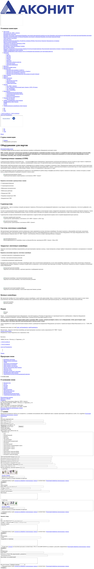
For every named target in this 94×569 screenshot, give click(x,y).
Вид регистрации (5, 564)
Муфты (33, 40)
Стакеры (22, 46)
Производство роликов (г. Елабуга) (15, 70)
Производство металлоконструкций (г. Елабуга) (18, 71)
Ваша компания (4, 423)
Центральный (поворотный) (11, 441)
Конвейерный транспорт (10, 34)
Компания (6, 52)
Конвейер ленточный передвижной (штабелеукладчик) (36, 35)
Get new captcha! (6, 475)
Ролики (6, 40)
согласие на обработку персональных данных (25, 480)
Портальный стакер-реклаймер (11, 453)
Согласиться (4, 416)
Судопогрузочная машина (66, 48)
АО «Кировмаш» (10, 88)
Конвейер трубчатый (18, 36)
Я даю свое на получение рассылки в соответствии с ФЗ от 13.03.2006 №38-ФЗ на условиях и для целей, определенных (46, 546)
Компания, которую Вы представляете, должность (13, 554)
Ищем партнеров (8, 78)
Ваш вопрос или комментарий (8, 557)
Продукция (6, 31)
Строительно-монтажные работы (14, 93)
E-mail (2, 489)
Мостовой (6, 438)
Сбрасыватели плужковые (52, 40)
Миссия (8, 55)
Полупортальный (8, 444)
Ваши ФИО (3, 552)
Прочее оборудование (9, 47)
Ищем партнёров (8, 389)
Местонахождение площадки (8, 462)
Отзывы (8, 59)
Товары (2, 353)
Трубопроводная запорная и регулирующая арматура (39, 51)
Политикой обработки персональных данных (57, 480)
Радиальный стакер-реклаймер (11, 451)
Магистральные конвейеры (10, 42)
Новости (6, 76)
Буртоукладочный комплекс (34, 48)
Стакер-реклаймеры (15, 46)
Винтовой (6, 450)
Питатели (6, 48)
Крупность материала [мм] (7, 459)
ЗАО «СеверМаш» (11, 89)
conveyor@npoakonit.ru (6, 114)
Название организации (6, 491)
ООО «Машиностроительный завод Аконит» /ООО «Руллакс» (22, 87)
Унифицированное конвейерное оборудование (15, 105)
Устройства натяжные (25, 40)
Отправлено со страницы (7, 539)
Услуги (24, 51)
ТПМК (5, 51)
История (8, 56)
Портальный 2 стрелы (9, 447)
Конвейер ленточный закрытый (49, 36)
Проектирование (10, 95)
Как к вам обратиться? (6, 520)
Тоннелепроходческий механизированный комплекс (17, 374)
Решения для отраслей (9, 97)
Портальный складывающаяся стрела (13, 445)
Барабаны (17, 40)
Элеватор (11, 48)
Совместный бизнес (11, 83)
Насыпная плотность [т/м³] (7, 458)
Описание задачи (5, 523)
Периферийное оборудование (14, 51)
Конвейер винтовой (87, 35)
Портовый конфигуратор (10, 67)
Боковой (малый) (8, 435)
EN (4, 109)
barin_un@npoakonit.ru (22, 327)
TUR (5, 111)
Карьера (6, 84)
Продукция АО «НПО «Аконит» (12, 32)
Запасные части (7, 39)
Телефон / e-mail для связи (7, 522)
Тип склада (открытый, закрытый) (9, 464)
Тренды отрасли (10, 99)
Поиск (2, 134)
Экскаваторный (8, 439)
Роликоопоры (11, 40)
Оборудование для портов (10, 38)
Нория (58, 36)
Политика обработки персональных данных (12, 408)
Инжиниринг (7, 91)
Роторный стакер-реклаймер (11, 454)
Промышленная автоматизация (14, 92)
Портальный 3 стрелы (9, 448)
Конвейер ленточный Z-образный (32, 36)
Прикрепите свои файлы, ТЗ (8, 425)
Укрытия (43, 40)
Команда (8, 58)
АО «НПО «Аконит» (11, 86)
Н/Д (5, 433)
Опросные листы (10, 63)
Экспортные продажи (11, 80)
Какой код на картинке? (8, 476)
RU (4, 108)
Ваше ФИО (3, 420)
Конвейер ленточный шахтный (74, 35)
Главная (5, 140)
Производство (7, 68)
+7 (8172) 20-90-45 (14, 113)
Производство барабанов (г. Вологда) (15, 72)
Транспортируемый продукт (8, 456)
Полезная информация (12, 64)
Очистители (38, 40)
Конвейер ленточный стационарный (13, 35)
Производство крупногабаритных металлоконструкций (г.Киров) (22, 74)
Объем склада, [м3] (5, 466)
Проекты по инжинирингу (13, 96)
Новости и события (5, 398)
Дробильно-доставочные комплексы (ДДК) (14, 43)
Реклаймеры (7, 46)
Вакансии (8, 60)
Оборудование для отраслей (11, 366)
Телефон (3, 488)
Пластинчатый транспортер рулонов (51, 48)
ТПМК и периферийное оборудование (13, 50)
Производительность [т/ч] (7, 461)
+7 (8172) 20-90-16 (5, 113)
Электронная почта (5, 555)
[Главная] (37, 13)
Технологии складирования (10, 44)
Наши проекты (7, 75)
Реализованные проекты (7, 397)
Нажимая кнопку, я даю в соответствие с (35, 480)
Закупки (8, 79)
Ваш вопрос (4, 492)
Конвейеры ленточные (9, 359)
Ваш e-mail (3, 422)
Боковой (6, 436)
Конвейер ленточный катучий (58, 35)
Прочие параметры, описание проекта (10, 467)
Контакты (6, 66)
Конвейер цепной (8, 36)
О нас (7, 54)
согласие (10, 546)
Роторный (6, 442)
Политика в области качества (13, 62)
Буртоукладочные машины (20, 48)
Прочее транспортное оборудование (13, 367)
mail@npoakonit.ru (33, 327)
